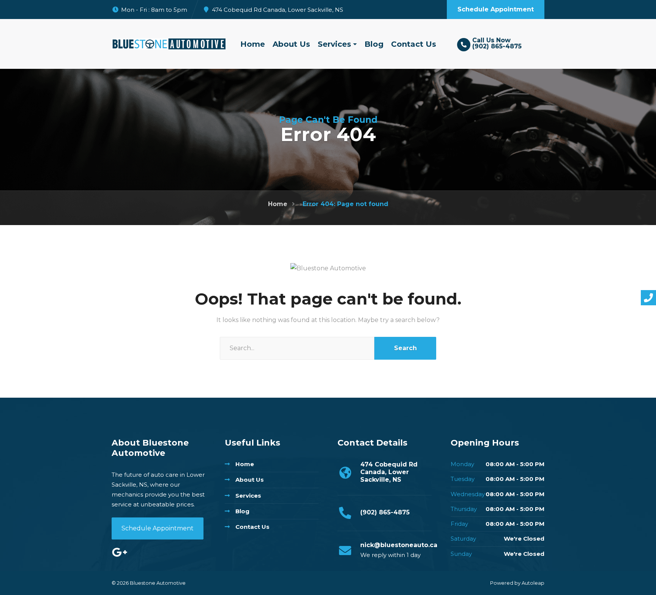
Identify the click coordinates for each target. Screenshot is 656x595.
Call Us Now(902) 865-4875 (497, 43)
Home (252, 44)
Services (334, 44)
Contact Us (413, 44)
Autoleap (533, 583)
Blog (373, 44)
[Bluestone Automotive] (169, 43)
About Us (291, 44)
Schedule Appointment (157, 528)
